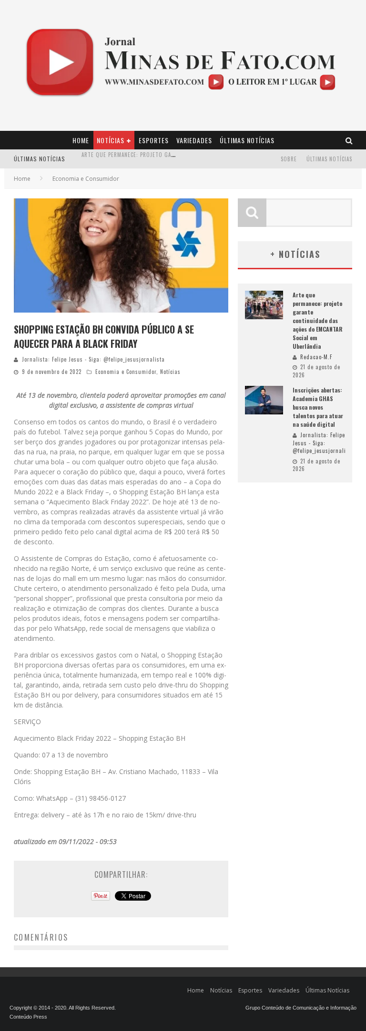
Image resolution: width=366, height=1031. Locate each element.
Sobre (289, 159)
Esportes (154, 140)
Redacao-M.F (316, 357)
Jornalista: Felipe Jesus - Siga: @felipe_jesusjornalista (93, 359)
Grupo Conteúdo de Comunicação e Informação (300, 1008)
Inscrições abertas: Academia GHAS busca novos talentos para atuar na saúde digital (318, 407)
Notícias (110, 140)
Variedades (194, 140)
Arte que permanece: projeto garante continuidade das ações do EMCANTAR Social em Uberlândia (318, 320)
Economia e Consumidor (125, 371)
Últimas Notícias (247, 140)
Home (80, 140)
